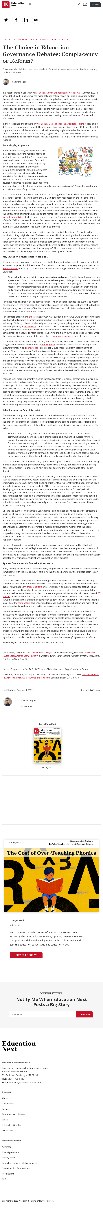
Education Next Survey (13, 1114)
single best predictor (13, 217)
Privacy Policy (8, 1157)
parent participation (61, 336)
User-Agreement (10, 1152)
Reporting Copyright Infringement (19, 1162)
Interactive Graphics (12, 1125)
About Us (6, 1098)
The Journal (8, 1103)
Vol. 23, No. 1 (60, 40)
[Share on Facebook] (16, 20)
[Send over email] (36, 20)
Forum (6, 40)
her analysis (30, 326)
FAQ (4, 1179)
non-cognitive (48, 344)
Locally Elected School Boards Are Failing (59, 92)
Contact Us (7, 1130)
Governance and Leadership (31, 40)
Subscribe (84, 1014)
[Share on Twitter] (6, 20)
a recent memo (10, 268)
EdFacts (6, 1109)
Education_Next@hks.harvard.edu (25, 1082)
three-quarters (34, 586)
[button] (79, 4)
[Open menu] (29, 3)
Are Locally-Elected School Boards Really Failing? (61, 123)
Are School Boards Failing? (39, 652)
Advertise (6, 1146)
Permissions (8, 1173)
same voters (24, 602)
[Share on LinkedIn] (26, 20)
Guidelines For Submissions (16, 1168)
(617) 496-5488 (16, 1078)
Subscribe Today (26, 955)
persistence (32, 347)
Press (5, 1119)
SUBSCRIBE (95, 4)
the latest (33, 316)
